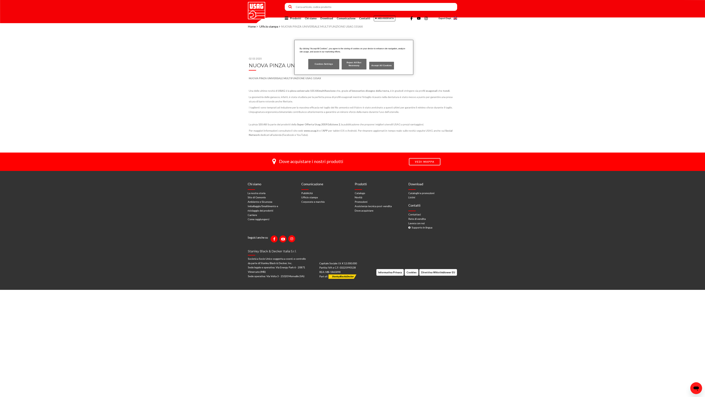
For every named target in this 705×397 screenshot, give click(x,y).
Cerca (290, 7)
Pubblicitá (307, 193)
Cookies (411, 272)
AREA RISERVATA (385, 18)
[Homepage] (256, 9)
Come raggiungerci (258, 219)
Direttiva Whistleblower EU (438, 272)
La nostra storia (256, 193)
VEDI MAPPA (424, 161)
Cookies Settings (324, 64)
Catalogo (360, 193)
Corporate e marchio (313, 201)
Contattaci (414, 214)
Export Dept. (445, 18)
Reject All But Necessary (354, 64)
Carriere (252, 215)
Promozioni (361, 201)
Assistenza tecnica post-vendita (373, 206)
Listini (411, 197)
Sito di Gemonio (257, 197)
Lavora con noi (416, 223)
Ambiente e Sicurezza (260, 201)
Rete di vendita (417, 218)
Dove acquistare (364, 210)
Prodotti (295, 18)
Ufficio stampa (268, 26)
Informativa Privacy (390, 272)
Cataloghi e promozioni (421, 193)
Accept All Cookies (381, 65)
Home (252, 26)
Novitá (358, 197)
